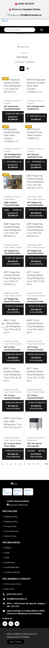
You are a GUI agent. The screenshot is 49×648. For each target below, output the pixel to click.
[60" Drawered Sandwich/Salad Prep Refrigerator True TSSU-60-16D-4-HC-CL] (13, 86)
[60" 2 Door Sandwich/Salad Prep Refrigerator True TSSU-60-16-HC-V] (13, 327)
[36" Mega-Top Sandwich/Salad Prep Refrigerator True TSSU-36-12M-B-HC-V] (36, 231)
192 (46, 464)
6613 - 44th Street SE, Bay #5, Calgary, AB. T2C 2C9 (26, 604)
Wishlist (7, 548)
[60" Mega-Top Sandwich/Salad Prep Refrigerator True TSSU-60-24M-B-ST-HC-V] (36, 182)
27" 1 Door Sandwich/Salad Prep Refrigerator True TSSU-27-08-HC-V (35, 396)
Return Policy (10, 536)
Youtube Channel (11, 572)
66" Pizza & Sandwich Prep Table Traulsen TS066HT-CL (34, 155)
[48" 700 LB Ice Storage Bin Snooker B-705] (36, 424)
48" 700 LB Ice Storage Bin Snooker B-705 (34, 444)
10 (38, 464)
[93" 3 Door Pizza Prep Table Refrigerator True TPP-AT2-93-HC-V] (13, 424)
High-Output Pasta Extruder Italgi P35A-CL (11, 203)
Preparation (9, 199)
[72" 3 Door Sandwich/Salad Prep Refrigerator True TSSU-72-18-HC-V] (36, 279)
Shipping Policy (11, 517)
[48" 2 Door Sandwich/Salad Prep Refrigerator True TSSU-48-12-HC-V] (36, 327)
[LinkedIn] (17, 623)
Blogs (6, 553)
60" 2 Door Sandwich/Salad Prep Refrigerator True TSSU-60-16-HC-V (12, 348)
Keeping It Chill (34, 197)
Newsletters (9, 562)
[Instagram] (11, 623)
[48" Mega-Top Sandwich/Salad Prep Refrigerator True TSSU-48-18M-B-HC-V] (13, 231)
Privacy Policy (10, 526)
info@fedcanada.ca (30, 15)
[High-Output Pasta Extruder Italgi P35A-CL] (13, 182)
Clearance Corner (12, 101)
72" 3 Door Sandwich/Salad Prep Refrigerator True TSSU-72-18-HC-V (36, 300)
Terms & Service (11, 531)
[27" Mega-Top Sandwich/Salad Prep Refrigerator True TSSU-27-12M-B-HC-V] (13, 279)
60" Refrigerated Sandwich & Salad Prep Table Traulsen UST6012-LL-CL (35, 107)
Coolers (7, 103)
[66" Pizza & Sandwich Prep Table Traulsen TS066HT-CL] (36, 134)
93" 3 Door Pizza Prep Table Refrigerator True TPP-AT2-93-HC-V (12, 444)
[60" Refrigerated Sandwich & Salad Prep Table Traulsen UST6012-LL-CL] (36, 86)
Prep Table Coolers (36, 199)
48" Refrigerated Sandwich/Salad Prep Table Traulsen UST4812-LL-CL (12, 155)
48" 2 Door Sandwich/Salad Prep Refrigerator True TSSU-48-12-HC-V (36, 348)
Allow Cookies (15, 642)
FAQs (6, 557)
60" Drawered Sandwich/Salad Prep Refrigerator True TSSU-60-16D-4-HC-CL (12, 107)
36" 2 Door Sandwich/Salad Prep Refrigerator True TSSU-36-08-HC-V (12, 396)
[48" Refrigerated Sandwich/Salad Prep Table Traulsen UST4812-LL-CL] (13, 134)
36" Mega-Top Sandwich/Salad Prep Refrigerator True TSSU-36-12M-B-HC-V (35, 251)
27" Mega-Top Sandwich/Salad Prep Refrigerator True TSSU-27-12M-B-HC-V (12, 300)
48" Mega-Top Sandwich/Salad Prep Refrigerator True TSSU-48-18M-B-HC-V (12, 251)
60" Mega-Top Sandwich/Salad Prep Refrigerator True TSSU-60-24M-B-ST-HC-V (35, 203)
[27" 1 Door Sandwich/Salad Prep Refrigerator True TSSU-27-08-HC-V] (36, 375)
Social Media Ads (11, 567)
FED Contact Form (12, 584)
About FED (9, 589)
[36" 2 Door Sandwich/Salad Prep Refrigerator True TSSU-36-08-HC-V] (13, 375)
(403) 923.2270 (26, 4)
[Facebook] (5, 623)
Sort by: (24, 53)
